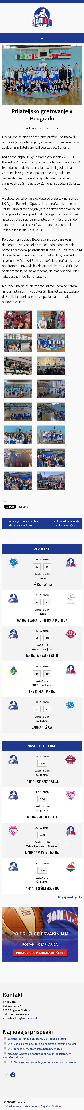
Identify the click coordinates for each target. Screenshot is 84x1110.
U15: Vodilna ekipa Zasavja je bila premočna (62, 523)
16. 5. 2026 (42, 666)
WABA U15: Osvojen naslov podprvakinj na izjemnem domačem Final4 (37, 1055)
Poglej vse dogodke (70, 897)
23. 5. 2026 (42, 559)
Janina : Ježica (42, 727)
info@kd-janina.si (26, 1018)
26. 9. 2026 (42, 756)
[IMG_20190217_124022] (18, 435)
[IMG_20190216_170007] (51, 366)
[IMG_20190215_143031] (18, 320)
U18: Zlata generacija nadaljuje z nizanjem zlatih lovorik (41, 1062)
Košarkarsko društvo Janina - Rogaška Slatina (32, 1106)
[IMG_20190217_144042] (51, 481)
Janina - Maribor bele (42, 816)
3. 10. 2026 (42, 792)
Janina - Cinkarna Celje (42, 781)
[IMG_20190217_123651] (51, 412)
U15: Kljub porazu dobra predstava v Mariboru (21, 523)
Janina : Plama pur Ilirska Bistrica (42, 620)
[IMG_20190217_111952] (18, 389)
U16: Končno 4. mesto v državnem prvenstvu (34, 1049)
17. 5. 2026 (42, 631)
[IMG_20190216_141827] (51, 343)
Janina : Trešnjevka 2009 (42, 888)
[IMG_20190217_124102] (51, 435)
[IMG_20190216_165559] (18, 366)
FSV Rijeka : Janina (42, 691)
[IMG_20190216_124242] (51, 320)
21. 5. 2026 (42, 595)
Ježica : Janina (42, 584)
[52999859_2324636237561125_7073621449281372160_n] (18, 458)
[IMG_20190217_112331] (18, 412)
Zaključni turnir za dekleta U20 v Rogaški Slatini (36, 1039)
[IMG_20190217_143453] (18, 481)
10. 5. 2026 (42, 702)
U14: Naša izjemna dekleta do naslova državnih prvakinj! (42, 1044)
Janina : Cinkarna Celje (42, 655)
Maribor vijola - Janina (42, 852)
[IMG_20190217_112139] (51, 389)
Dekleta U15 (33, 128)
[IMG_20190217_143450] (51, 458)
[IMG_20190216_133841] (18, 343)
